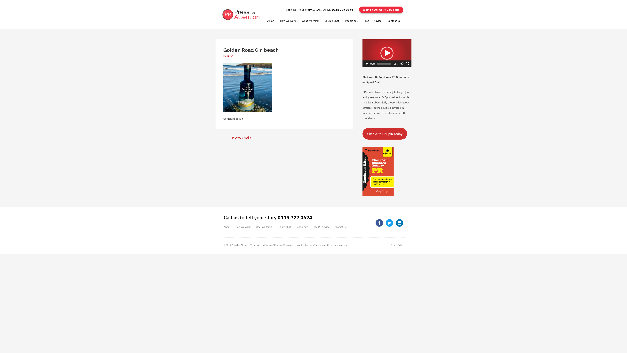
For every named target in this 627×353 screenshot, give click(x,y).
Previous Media (240, 137)
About (270, 20)
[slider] (384, 64)
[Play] (366, 63)
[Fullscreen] (407, 63)
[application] (386, 53)
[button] (387, 53)
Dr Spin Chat (331, 20)
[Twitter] (389, 223)
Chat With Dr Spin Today (384, 134)
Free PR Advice (373, 20)
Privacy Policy (397, 245)
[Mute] (402, 63)
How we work (288, 20)
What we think (310, 20)
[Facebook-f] (379, 223)
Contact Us (394, 20)
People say (351, 20)
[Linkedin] (399, 223)
